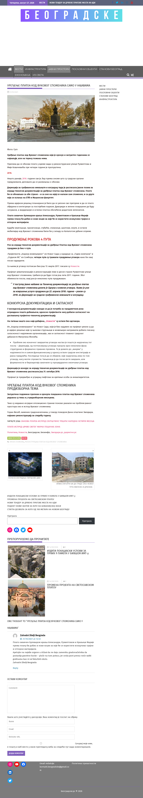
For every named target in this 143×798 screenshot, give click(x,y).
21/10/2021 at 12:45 (31, 639)
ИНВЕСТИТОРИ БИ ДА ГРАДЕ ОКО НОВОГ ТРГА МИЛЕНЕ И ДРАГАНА (75, 485)
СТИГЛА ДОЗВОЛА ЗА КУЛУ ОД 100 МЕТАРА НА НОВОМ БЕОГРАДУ (38, 509)
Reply (15, 668)
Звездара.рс (57, 432)
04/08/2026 (53, 581)
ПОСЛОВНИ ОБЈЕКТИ (84, 69)
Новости (22, 432)
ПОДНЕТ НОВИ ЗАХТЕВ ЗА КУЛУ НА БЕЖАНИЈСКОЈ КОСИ (34, 506)
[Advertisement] (71, 43)
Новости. (75, 266)
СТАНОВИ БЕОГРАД (110, 69)
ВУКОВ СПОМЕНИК (17, 442)
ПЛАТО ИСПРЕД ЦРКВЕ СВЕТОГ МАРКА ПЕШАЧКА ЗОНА (33, 426)
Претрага (12, 516)
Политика (12, 432)
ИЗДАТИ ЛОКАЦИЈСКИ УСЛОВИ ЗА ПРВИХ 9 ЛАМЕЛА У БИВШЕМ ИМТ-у (41, 496)
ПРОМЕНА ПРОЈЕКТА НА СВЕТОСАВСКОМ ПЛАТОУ (30, 499)
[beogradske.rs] (10, 69)
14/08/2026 (53, 547)
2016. (24, 178)
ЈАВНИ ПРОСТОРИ (58, 69)
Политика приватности (84, 763)
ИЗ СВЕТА (38, 75)
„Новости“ (50, 321)
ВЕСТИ (19, 69)
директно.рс (70, 432)
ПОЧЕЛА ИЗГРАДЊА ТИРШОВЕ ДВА (24, 478)
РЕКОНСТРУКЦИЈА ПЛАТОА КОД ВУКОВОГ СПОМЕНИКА (46, 442)
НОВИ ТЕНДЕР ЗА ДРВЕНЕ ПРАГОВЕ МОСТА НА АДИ (72, 3)
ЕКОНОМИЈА (22, 75)
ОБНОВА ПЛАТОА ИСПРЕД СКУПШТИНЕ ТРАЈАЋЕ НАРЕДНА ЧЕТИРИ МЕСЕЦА (57, 421)
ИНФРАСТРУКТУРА (35, 69)
